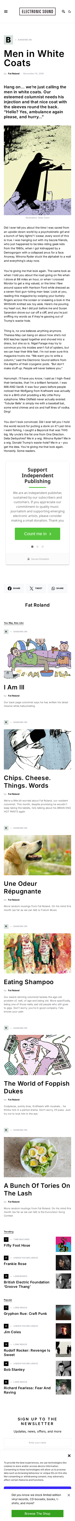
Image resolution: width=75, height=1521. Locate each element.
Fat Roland (13, 73)
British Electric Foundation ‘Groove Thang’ (27, 1284)
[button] (69, 1455)
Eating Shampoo (29, 982)
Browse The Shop (37, 1513)
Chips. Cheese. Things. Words (27, 781)
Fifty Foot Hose (17, 1245)
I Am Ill (14, 687)
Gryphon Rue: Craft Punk (25, 1314)
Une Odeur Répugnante (22, 887)
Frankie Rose (15, 1264)
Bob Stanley (14, 1370)
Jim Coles (12, 1332)
